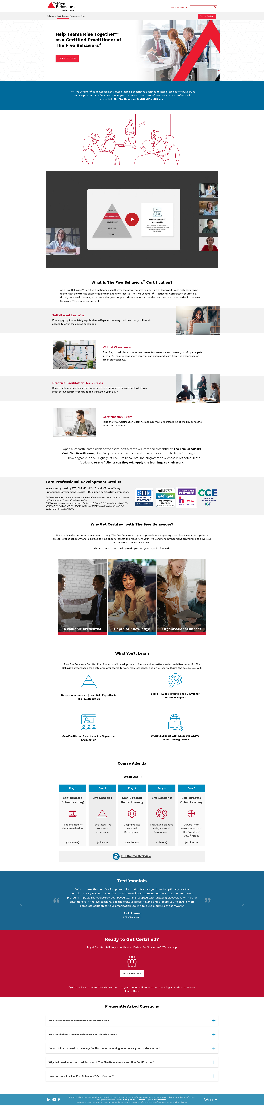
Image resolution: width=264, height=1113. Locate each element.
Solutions (51, 16)
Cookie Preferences (157, 1099)
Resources (74, 16)
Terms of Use (141, 1099)
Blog (83, 16)
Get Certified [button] (67, 58)
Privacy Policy (129, 1099)
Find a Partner (207, 16)
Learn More (132, 990)
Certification (63, 16)
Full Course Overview (136, 856)
